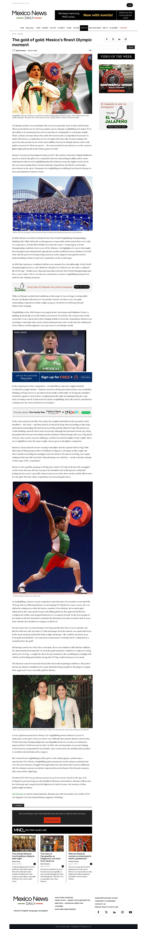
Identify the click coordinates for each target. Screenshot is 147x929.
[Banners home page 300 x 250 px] (116, 95)
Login (130, 5)
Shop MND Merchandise (65, 909)
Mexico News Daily (63, 927)
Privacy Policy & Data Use (106, 907)
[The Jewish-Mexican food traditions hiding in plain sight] (24, 843)
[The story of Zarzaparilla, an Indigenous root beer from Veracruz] (52, 843)
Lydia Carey (16, 861)
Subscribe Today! (52, 820)
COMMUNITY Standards (105, 901)
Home (14, 34)
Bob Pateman (21, 50)
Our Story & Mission (64, 897)
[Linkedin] (119, 39)
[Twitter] (113, 39)
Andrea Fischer (74, 861)
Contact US (100, 904)
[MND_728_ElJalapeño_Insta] (52, 287)
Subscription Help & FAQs (106, 898)
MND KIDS (59, 903)
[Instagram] (125, 39)
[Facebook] (106, 39)
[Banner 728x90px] (52, 412)
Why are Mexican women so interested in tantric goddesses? (80, 856)
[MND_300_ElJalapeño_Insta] (116, 132)
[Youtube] (130, 912)
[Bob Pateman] (14, 50)
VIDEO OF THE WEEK (116, 56)
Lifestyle (20, 34)
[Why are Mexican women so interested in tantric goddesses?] (80, 843)
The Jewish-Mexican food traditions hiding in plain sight (23, 856)
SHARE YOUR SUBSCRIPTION (78, 900)
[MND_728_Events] (95, 22)
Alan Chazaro (45, 864)
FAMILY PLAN (60, 900)
